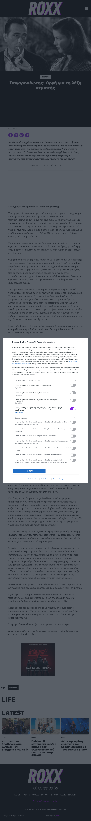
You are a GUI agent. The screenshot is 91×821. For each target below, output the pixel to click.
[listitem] (45, 380)
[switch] (73, 385)
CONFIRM (29, 471)
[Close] (84, 342)
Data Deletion (33, 479)
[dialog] (45, 410)
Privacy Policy (58, 479)
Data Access (45, 479)
